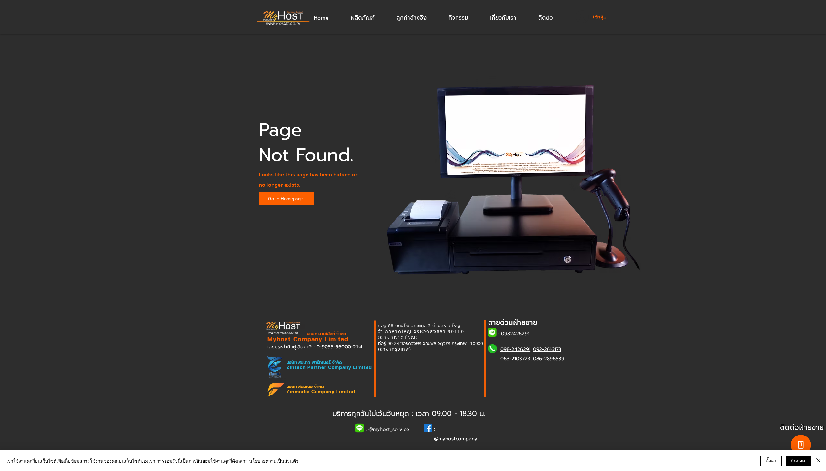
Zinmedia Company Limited (321, 391)
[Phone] (801, 445)
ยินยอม (798, 460)
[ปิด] (818, 461)
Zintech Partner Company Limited (329, 367)
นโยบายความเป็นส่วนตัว (273, 460)
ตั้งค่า (771, 460)
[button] (369, 18)
